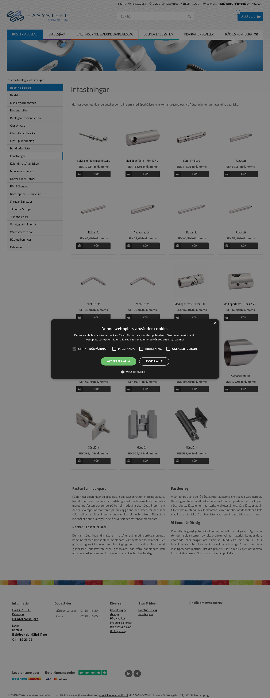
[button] (74, 349)
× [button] (214, 323)
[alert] (135, 349)
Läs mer (179, 339)
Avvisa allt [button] (154, 361)
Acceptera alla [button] (118, 361)
